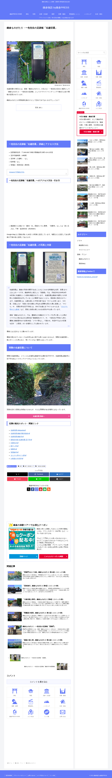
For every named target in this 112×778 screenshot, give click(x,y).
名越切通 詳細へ (38, 416)
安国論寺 (14, 452)
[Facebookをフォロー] (32, 489)
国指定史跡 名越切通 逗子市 (20, 440)
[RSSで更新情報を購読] (48, 489)
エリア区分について (42, 775)
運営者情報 (9, 775)
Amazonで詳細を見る (16, 172)
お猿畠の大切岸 (16, 458)
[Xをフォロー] (28, 489)
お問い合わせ (31, 775)
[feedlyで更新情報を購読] (44, 489)
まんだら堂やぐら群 (18, 455)
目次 (36, 107)
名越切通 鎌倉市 (16, 436)
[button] (60, 479)
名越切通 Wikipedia (17, 430)
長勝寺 (13, 449)
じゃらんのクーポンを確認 (53, 556)
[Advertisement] (39, 34)
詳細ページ (24, 556)
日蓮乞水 (14, 443)
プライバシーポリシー (20, 775)
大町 (21, 466)
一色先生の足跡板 (41, 466)
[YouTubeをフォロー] (40, 489)
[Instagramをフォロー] (36, 489)
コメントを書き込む (39, 682)
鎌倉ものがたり (12, 466)
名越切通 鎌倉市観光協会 (19, 433)
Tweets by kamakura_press (86, 277)
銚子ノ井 (14, 446)
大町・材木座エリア (29, 466)
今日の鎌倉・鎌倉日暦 (91, 132)
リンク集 (52, 775)
